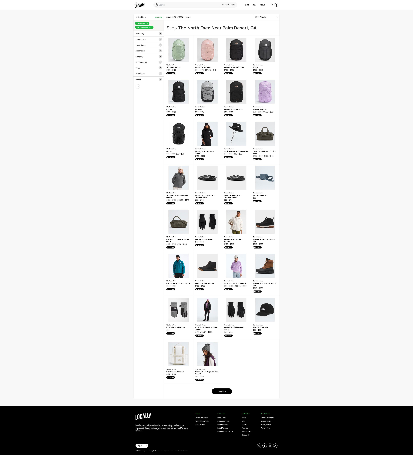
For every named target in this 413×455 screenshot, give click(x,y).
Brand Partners (222, 428)
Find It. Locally (229, 5)
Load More (222, 391)
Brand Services (222, 424)
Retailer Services (223, 421)
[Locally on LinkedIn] (270, 445)
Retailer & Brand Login (225, 431)
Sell (254, 5)
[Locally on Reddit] (259, 445)
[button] (148, 33)
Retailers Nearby (202, 418)
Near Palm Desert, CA (143, 27)
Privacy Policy (266, 424)
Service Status (266, 421)
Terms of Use (265, 428)
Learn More (221, 418)
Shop (247, 5)
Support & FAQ (247, 431)
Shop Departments (202, 421)
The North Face (141, 23)
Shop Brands (200, 424)
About (262, 5)
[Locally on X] (275, 445)
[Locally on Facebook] (264, 445)
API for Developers (267, 418)
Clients (244, 424)
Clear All (158, 17)
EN (272, 5)
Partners (245, 428)
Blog (243, 421)
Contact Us (246, 435)
